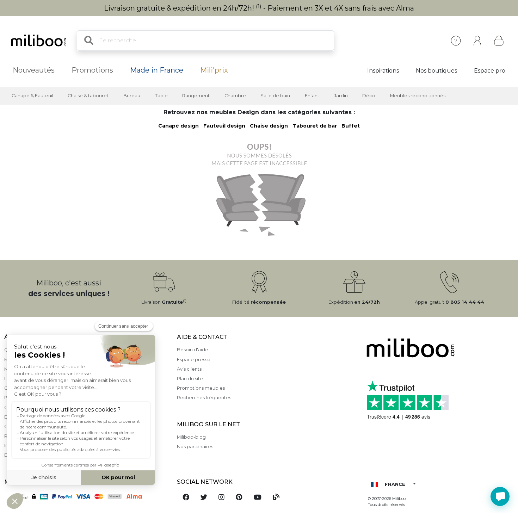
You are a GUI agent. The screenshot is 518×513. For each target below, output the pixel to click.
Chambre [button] (235, 95)
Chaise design (269, 126)
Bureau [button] (131, 95)
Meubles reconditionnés (417, 95)
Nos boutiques (436, 70)
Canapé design (178, 126)
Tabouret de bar (314, 126)
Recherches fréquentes (204, 397)
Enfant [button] (312, 95)
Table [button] (161, 95)
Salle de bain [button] (275, 95)
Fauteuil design (224, 126)
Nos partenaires (195, 446)
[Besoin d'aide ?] (500, 496)
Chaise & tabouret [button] (88, 95)
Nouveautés (34, 70)
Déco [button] (368, 95)
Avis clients (189, 369)
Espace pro (489, 70)
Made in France (156, 70)
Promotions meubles (201, 388)
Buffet (350, 126)
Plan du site (190, 378)
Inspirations (383, 70)
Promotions (92, 70)
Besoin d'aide (192, 349)
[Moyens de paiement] (86, 496)
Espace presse (193, 359)
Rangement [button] (196, 95)
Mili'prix (214, 70)
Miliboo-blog (191, 437)
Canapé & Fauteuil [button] (32, 95)
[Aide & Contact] (456, 40)
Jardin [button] (341, 95)
